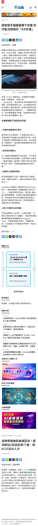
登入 (14, 303)
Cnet (13, 231)
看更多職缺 (18, 291)
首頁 (4, 20)
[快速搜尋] (35, 8)
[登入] (30, 8)
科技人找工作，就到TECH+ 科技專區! (20, 1)
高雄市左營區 (14, 273)
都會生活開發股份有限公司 (17, 262)
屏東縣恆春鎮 (14, 255)
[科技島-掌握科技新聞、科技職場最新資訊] (19, 7)
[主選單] (3, 8)
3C (8, 20)
